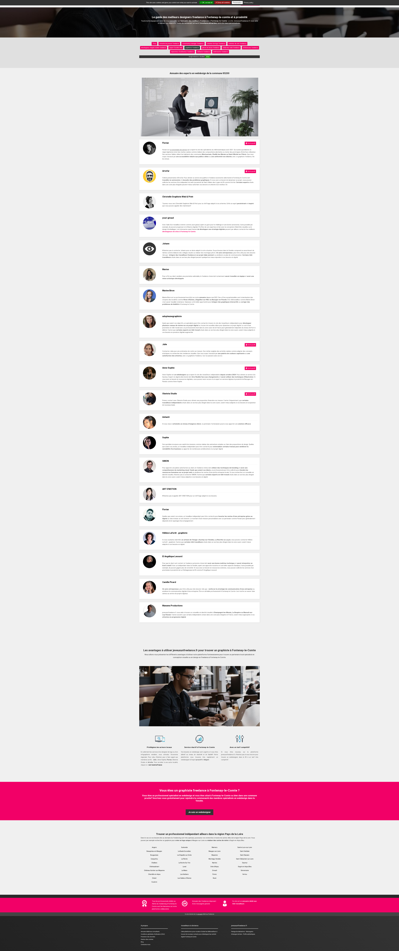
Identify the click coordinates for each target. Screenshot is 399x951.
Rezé (214, 878)
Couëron (154, 882)
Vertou (244, 874)
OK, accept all (207, 2)
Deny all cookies (223, 2)
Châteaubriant (154, 866)
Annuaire (143, 931)
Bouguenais (154, 855)
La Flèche (184, 859)
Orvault (214, 870)
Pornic (214, 874)
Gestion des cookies (147, 939)
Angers (154, 847)
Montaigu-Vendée (215, 859)
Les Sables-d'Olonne (184, 878)
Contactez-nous (145, 944)
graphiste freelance (192, 48)
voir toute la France (155, 765)
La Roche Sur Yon (184, 863)
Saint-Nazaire (244, 855)
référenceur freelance (250, 48)
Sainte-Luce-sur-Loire (244, 847)
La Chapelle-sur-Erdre (184, 855)
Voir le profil (251, 143)
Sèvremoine (245, 870)
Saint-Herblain (244, 851)
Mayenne (215, 855)
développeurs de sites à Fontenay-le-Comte (179, 232)
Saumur (244, 863)
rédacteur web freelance (231, 48)
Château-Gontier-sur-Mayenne (154, 870)
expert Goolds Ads (175, 48)
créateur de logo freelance (216, 44)
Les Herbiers (184, 874)
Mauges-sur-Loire (214, 851)
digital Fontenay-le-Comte (188, 937)
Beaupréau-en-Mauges (154, 851)
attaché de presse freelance (169, 44)
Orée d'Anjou (214, 866)
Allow (207, 56)
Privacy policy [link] (248, 2)
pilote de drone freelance (210, 48)
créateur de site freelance (237, 44)
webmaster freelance (220, 52)
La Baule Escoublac (184, 851)
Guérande (184, 847)
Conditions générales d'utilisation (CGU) (153, 934)
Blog (142, 942)
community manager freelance (193, 44)
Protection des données (148, 937)
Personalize (237, 2)
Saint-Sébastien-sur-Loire (244, 859)
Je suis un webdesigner (199, 812)
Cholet (154, 878)
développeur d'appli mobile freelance (153, 48)
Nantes (214, 863)
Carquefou (154, 859)
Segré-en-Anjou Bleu (245, 866)
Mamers (214, 847)
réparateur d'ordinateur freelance (182, 52)
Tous (154, 44)
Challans (154, 863)
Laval (184, 866)
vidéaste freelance (203, 52)
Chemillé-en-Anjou (154, 874)
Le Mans (184, 870)
